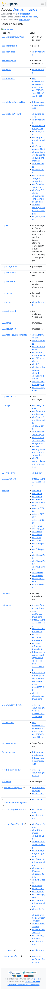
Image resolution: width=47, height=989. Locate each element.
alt (5, 225)
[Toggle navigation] (42, 3)
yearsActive (9, 396)
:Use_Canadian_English (38, 383)
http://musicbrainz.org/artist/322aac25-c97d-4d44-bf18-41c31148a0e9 (38, 661)
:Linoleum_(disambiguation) (38, 903)
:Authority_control (38, 336)
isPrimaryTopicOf (11, 769)
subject (7, 405)
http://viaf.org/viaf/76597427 (38, 481)
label (6, 593)
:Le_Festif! (38, 891)
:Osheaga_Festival (38, 896)
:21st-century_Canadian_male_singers (38, 209)
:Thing (36, 490)
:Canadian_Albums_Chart (38, 147)
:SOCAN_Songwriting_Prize (38, 853)
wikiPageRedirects (14, 809)
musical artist (24, 13)
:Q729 (38, 528)
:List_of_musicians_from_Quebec (38, 918)
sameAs (9, 478)
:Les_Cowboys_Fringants (38, 153)
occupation (9, 328)
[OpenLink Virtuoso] (14, 972)
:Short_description (38, 368)
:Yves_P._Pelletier (38, 191)
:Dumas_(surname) (38, 937)
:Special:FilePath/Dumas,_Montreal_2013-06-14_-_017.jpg (38, 730)
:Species (37, 572)
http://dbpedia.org (28, 16)
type (5, 490)
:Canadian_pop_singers (38, 185)
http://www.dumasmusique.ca (38, 105)
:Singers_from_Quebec (38, 127)
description (9, 60)
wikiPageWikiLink (11, 114)
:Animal (37, 531)
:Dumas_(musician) (38, 773)
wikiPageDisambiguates (14, 802)
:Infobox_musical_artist (38, 354)
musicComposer (13, 787)
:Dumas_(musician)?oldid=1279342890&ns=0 (38, 711)
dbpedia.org (24, 19)
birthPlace (8, 51)
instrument (9, 311)
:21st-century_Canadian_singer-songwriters (38, 450)
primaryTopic (12, 956)
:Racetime (38, 793)
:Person (37, 493)
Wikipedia (35, 979)
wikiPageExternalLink (13, 102)
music (8, 950)
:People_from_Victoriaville (38, 140)
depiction (8, 722)
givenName (9, 743)
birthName (9, 272)
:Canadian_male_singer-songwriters (38, 199)
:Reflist (36, 364)
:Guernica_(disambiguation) (38, 862)
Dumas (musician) (26, 9)
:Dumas (37, 799)
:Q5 (37, 525)
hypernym (8, 472)
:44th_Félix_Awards (38, 931)
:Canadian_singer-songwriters (38, 178)
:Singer (37, 472)
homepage (8, 752)
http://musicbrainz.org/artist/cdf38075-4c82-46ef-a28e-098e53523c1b (38, 681)
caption (7, 293)
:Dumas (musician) (38, 606)
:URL (35, 373)
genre (6, 69)
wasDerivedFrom (12, 705)
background (9, 45)
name (6, 322)
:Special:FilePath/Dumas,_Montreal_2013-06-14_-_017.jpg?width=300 (38, 87)
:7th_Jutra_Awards (38, 925)
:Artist (36, 537)
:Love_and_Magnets (38, 159)
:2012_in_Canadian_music (38, 844)
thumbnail (8, 78)
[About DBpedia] (9, 3)
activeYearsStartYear (13, 37)
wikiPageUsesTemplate (14, 334)
